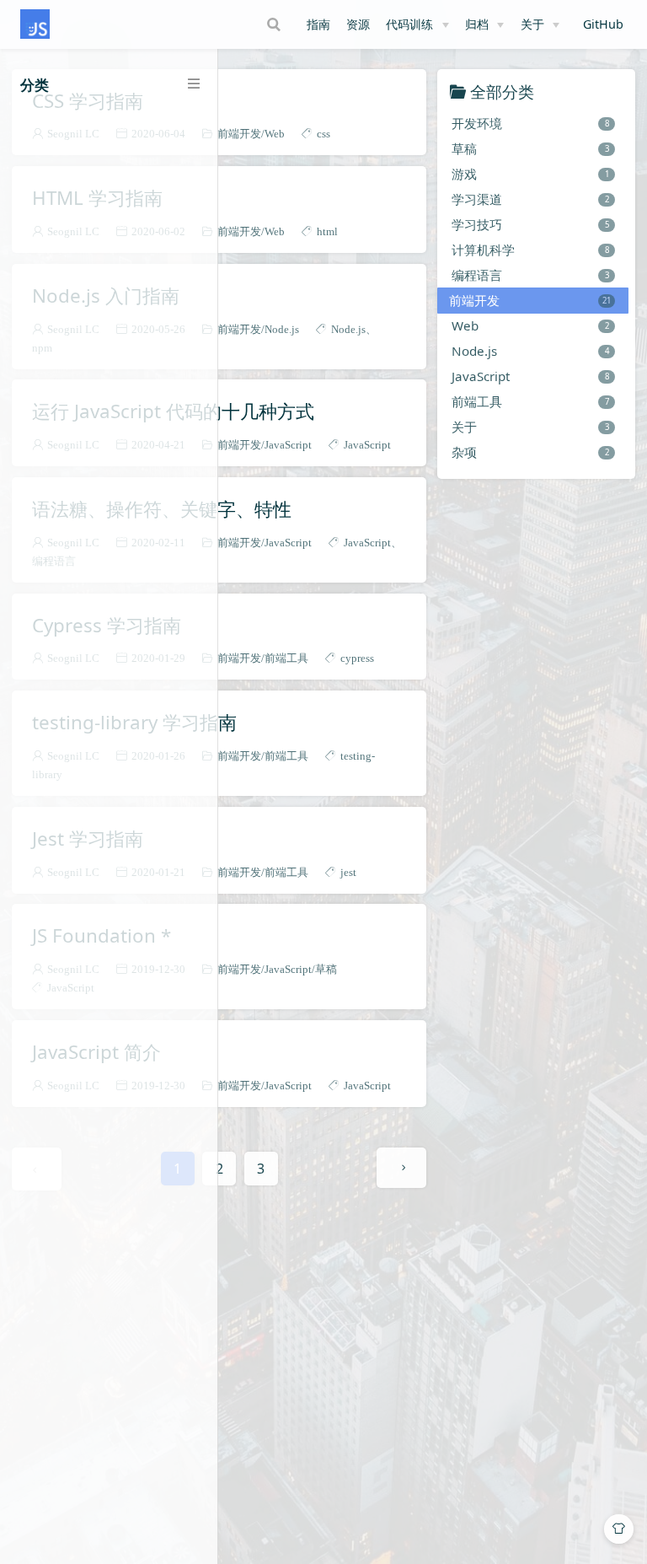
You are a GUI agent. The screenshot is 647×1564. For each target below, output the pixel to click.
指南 (318, 24)
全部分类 (502, 91)
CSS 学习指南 (87, 101)
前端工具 (286, 658)
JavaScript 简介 (96, 1052)
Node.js (282, 329)
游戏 (530, 173)
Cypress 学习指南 (106, 625)
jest (348, 872)
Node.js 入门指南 (105, 296)
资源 (358, 24)
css (323, 133)
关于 (532, 24)
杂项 (530, 451)
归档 (477, 24)
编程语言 (530, 274)
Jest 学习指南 (87, 839)
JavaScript (288, 444)
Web (275, 133)
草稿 (326, 969)
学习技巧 (530, 224)
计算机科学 (530, 249)
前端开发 (239, 133)
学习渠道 (530, 199)
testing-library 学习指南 (134, 722)
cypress (357, 658)
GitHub (605, 25)
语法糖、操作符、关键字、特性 (161, 509)
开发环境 (530, 123)
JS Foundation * (101, 936)
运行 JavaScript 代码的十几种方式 (173, 411)
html (327, 231)
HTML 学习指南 (97, 198)
